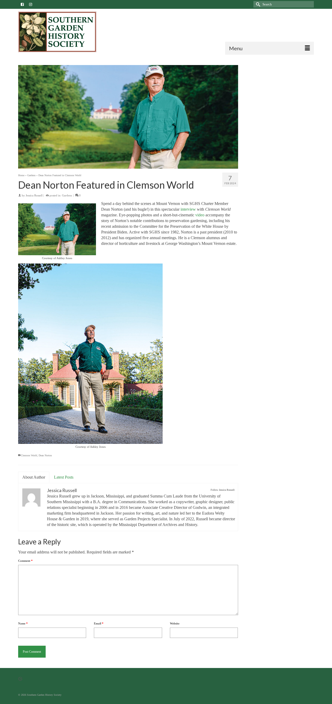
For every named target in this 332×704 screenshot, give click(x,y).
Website (174, 623)
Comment (25, 560)
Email (98, 623)
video (199, 215)
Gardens (67, 195)
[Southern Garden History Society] (65, 32)
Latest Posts (63, 477)
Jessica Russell (34, 195)
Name (23, 623)
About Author (33, 477)
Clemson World (29, 455)
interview (188, 209)
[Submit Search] (257, 4)
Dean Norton (45, 455)
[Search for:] (283, 4)
